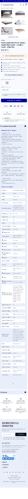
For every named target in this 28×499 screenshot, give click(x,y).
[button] (21, 4)
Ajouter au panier (14, 100)
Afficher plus (13, 37)
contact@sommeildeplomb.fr (9, 451)
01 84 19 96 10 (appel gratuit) (11, 449)
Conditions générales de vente (14, 477)
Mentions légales (14, 475)
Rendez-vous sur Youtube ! (9, 452)
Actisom (3, 40)
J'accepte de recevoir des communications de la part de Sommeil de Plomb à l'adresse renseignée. (14, 438)
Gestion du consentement (14, 479)
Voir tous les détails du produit (13, 75)
